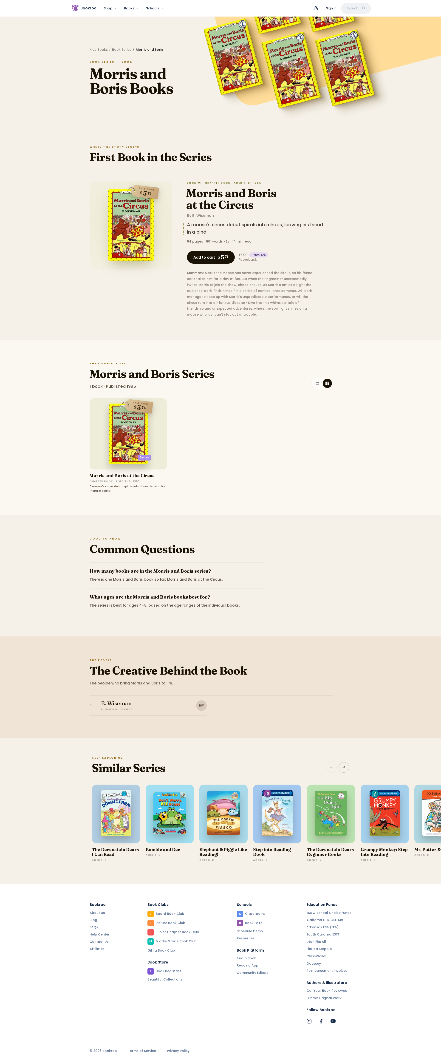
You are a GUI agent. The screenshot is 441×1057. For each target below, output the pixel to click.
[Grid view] (327, 383)
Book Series (121, 49)
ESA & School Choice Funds (328, 912)
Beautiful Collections (164, 979)
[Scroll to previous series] (331, 767)
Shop (108, 8)
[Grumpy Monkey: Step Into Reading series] (385, 814)
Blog (93, 920)
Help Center (100, 934)
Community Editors (253, 972)
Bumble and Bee (163, 849)
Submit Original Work (324, 998)
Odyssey (313, 963)
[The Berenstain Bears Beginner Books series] (331, 814)
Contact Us (99, 941)
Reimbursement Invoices (327, 970)
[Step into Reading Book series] (277, 814)
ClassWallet (316, 956)
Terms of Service (142, 1051)
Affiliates (97, 949)
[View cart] (315, 8)
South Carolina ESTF (322, 934)
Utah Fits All (316, 941)
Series (144, 457)
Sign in (331, 8)
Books (129, 8)
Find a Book (246, 958)
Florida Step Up (319, 949)
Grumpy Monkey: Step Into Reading (384, 852)
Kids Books (99, 49)
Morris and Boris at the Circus (231, 199)
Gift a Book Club (161, 950)
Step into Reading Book (272, 852)
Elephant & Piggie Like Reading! (223, 852)
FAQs (94, 927)
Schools (152, 8)
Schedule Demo (250, 931)
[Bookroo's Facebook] (321, 1021)
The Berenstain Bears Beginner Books (330, 852)
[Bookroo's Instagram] (309, 1021)
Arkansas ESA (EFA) (322, 927)
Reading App (247, 965)
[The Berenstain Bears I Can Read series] (116, 814)
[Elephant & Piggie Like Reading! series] (223, 814)
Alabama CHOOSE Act (324, 920)
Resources (245, 938)
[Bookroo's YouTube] (333, 1021)
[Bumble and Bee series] (170, 814)
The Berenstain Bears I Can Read (115, 852)
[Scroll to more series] (344, 767)
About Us (97, 912)
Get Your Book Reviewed (326, 990)
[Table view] (317, 383)
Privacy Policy (178, 1051)
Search (352, 8)
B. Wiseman (203, 215)
